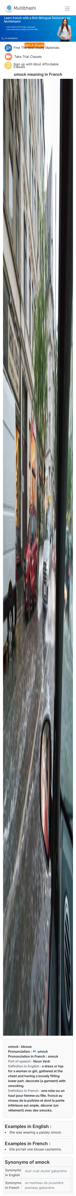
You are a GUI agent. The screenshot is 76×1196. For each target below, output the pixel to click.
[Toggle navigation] (67, 8)
